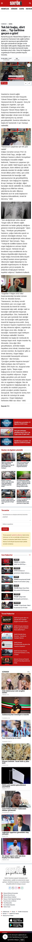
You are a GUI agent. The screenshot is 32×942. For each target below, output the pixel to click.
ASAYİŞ (21, 9)
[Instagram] (16, 887)
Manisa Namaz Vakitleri (9, 897)
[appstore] (16, 920)
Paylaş (5, 83)
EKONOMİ (17, 602)
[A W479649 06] (16, 283)
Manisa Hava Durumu (9, 895)
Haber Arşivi (6, 906)
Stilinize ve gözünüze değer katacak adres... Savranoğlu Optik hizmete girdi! (22, 572)
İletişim (5, 913)
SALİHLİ (16, 559)
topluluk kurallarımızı (17, 535)
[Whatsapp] (22, 887)
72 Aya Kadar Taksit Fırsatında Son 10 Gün (22, 606)
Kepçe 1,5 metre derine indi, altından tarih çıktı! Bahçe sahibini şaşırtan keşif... (7, 483)
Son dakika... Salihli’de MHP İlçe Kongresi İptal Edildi (20, 563)
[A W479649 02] (16, 137)
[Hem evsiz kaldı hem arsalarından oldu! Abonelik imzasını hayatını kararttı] (24, 457)
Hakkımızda (6, 911)
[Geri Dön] (5, 936)
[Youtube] (19, 887)
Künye (13, 911)
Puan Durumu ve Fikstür (9, 901)
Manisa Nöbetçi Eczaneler (10, 893)
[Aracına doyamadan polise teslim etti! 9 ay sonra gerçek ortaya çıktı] (8, 493)
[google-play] (16, 925)
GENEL (10, 24)
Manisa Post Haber (8, 915)
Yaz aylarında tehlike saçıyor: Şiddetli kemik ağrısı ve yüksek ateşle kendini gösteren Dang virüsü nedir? (23, 483)
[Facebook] (9, 887)
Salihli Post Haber (14, 913)
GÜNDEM (14, 9)
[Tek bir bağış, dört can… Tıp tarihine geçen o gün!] (16, 71)
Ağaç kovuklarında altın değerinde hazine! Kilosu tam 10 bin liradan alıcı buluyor (7, 465)
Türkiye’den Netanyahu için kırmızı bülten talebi (21, 598)
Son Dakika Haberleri (9, 905)
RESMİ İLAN (5, 9)
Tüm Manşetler (7, 903)
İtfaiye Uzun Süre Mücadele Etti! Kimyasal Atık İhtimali (21, 589)
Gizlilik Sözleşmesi (23, 911)
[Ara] (30, 3)
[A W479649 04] (16, 210)
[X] (13, 887)
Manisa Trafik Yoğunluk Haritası (12, 899)
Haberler (3, 24)
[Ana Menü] (2, 3)
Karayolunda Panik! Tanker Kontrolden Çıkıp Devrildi (22, 581)
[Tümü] (30, 555)
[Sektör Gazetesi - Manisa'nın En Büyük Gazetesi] (16, 3)
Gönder (5, 529)
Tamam (22, 939)
